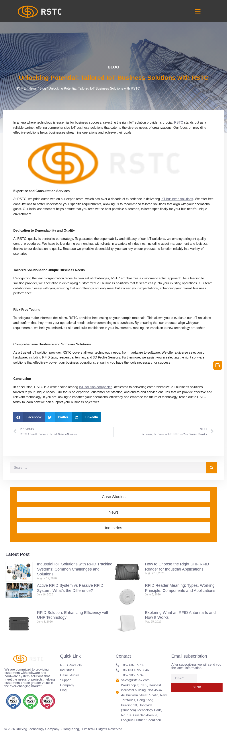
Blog (113, 67)
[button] (197, 11)
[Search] (211, 467)
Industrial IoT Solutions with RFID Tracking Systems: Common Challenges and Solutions (74, 569)
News (32, 88)
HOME (21, 88)
